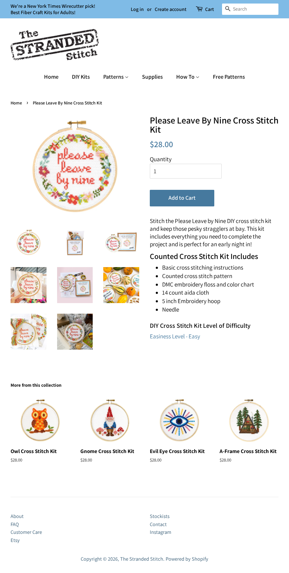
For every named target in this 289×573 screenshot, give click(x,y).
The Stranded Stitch (141, 558)
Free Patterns (229, 76)
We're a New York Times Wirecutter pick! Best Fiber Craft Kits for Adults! (53, 9)
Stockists (160, 516)
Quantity (161, 159)
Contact (158, 524)
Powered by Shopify (187, 558)
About (17, 516)
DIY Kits (81, 76)
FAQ (15, 524)
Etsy (15, 540)
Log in (137, 9)
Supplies (152, 76)
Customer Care (26, 532)
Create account (170, 9)
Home (51, 76)
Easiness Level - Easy (175, 336)
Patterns (114, 76)
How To (186, 76)
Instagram (160, 532)
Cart (209, 9)
